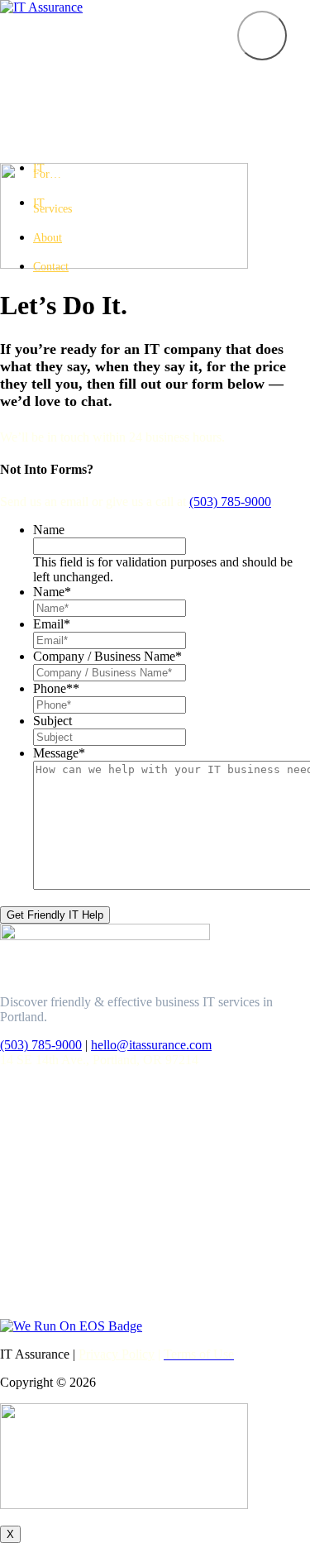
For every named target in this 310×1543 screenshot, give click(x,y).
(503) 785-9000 (230, 501)
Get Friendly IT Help (55, 915)
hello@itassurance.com (151, 1045)
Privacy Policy (117, 1354)
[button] (262, 35)
